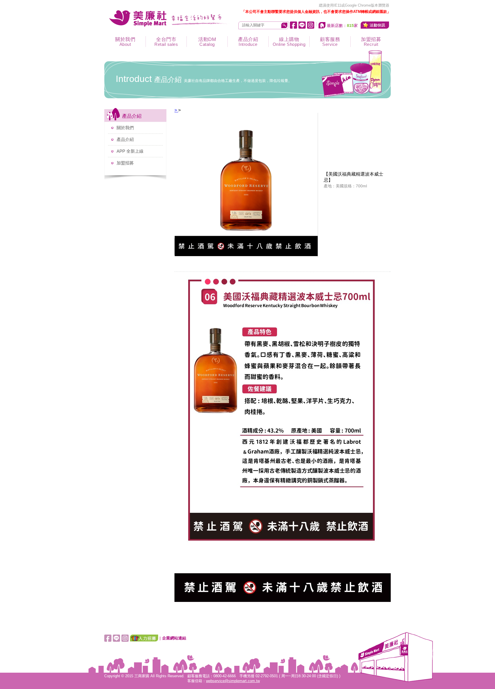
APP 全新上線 (130, 151)
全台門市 (166, 42)
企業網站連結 (174, 638)
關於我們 (125, 42)
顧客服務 (330, 42)
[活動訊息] (375, 25)
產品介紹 (248, 42)
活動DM (207, 42)
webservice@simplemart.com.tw (233, 681)
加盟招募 (371, 42)
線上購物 (289, 42)
